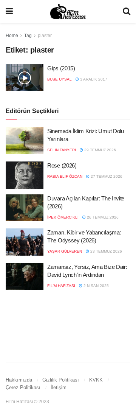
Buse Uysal (59, 79)
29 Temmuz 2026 (99, 150)
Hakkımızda (19, 380)
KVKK (96, 380)
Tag (28, 35)
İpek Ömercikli (63, 217)
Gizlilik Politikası (60, 380)
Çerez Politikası (23, 387)
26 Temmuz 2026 (102, 217)
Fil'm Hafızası (61, 286)
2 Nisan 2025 (95, 286)
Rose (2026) (62, 165)
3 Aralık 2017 (93, 79)
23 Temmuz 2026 (105, 251)
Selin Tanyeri (61, 150)
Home (12, 35)
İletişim (58, 387)
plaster (45, 35)
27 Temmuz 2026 (106, 176)
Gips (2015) (61, 68)
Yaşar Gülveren (64, 251)
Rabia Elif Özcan (64, 176)
